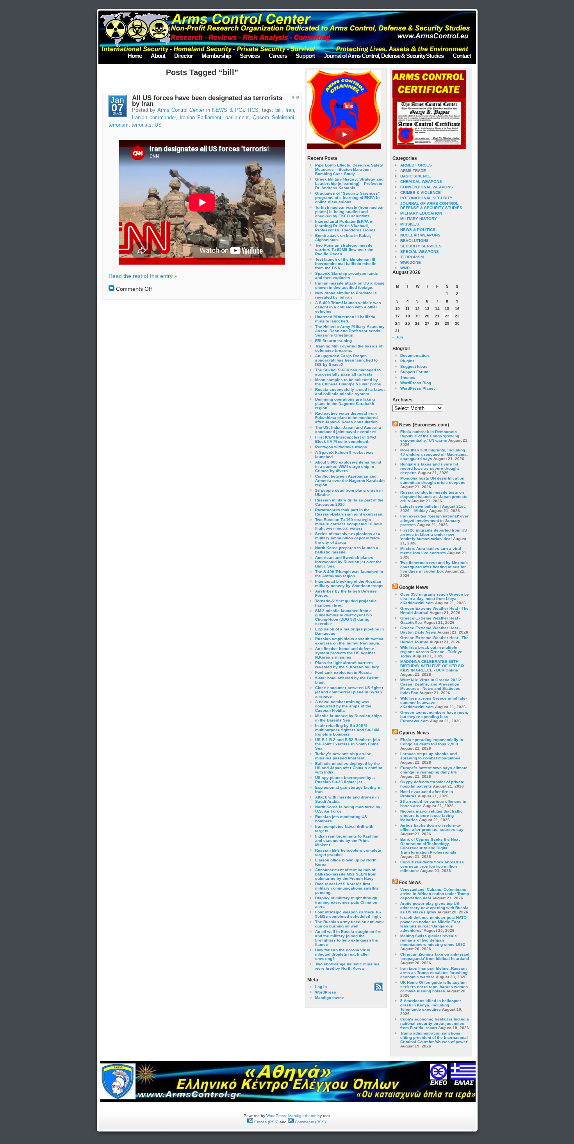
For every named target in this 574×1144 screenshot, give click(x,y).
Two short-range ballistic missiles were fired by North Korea (347, 966)
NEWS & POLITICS (235, 110)
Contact (462, 55)
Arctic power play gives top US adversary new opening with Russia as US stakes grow (434, 907)
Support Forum (414, 372)
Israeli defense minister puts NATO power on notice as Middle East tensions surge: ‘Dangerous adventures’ (433, 924)
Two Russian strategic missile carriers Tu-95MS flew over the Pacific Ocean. (344, 249)
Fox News (410, 882)
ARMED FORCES (416, 165)
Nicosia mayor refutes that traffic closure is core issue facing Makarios (431, 815)
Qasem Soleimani (273, 117)
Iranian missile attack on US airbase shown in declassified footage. (350, 285)
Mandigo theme (329, 997)
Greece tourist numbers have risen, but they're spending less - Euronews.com (434, 716)
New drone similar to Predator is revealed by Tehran (346, 295)
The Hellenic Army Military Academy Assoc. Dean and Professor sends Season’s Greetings (350, 330)
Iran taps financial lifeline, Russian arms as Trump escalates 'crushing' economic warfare (434, 972)
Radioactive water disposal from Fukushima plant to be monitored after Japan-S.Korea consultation (346, 417)
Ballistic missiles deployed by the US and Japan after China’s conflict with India (348, 767)
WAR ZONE (410, 262)
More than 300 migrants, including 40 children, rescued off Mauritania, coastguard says (434, 454)
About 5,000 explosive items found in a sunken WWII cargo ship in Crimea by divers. (348, 466)
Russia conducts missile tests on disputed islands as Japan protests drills (433, 496)
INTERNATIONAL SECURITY (426, 198)
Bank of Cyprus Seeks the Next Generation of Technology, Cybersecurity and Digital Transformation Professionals (430, 845)
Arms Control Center (180, 110)
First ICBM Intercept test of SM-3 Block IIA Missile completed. (345, 439)
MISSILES (409, 224)
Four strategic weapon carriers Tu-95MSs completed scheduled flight (348, 914)
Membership (216, 55)
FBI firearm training (333, 340)
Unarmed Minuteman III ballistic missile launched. (345, 319)
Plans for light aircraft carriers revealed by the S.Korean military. (347, 665)
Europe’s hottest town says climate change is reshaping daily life (433, 770)
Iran (289, 110)
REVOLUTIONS (414, 240)
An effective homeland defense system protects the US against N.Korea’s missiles (345, 652)
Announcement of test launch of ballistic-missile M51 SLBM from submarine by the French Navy (345, 874)
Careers (278, 55)
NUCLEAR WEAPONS (420, 235)
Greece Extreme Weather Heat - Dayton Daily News (430, 630)
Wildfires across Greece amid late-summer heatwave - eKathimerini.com (433, 702)
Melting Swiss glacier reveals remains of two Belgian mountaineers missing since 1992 (432, 940)
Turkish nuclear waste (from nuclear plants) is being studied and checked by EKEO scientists (349, 211)
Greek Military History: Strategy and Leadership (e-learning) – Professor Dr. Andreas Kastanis (349, 183)
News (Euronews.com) (424, 425)
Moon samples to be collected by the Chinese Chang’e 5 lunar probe (348, 382)
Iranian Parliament (200, 117)
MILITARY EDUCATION (421, 213)
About (158, 55)
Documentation (414, 355)
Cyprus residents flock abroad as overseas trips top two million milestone (432, 866)
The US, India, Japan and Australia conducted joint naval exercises (348, 429)
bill (278, 110)
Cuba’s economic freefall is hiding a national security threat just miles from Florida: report (434, 1023)
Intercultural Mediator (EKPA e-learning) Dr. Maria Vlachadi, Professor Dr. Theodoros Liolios (345, 225)
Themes (407, 377)
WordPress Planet (417, 388)
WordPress (325, 992)
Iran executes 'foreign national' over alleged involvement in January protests (434, 520)
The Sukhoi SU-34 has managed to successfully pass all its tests (348, 372)
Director (183, 55)
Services (249, 55)
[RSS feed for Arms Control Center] (378, 990)
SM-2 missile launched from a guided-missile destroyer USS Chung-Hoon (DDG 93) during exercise (343, 617)
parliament (237, 117)
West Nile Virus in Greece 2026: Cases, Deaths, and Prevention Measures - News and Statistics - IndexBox (431, 686)
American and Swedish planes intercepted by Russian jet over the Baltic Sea (348, 561)
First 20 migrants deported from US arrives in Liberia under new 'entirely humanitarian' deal (433, 534)
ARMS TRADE (413, 170)
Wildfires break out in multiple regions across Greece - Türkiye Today (431, 651)
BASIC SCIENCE (415, 176)
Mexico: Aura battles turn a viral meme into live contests (430, 550)
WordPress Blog (415, 383)
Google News (413, 587)
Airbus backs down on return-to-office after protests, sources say (431, 827)
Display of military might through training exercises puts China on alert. (346, 902)
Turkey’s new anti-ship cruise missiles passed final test (343, 756)
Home (135, 55)
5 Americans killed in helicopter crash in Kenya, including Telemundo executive (430, 1005)
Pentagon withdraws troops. (341, 447)
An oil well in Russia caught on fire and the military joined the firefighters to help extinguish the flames (348, 938)
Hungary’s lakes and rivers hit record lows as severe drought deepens (429, 468)
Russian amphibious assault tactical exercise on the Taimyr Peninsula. (350, 641)
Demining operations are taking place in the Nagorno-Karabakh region (345, 403)
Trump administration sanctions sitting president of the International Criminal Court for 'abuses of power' (434, 1037)
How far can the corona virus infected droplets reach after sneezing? (342, 954)
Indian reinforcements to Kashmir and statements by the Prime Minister (347, 840)
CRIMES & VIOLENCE (420, 192)
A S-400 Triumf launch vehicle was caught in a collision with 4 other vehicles (348, 307)
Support (305, 55)
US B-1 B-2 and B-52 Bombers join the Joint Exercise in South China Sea (347, 744)
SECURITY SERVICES (421, 246)
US (158, 125)
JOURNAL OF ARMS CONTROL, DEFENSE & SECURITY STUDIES (431, 205)
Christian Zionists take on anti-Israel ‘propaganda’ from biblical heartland (434, 956)
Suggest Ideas (414, 366)
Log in (321, 987)
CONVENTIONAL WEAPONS (426, 187)
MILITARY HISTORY (418, 219)
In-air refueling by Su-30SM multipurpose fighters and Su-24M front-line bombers (347, 729)
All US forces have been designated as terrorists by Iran (207, 100)
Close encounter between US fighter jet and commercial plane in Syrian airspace (349, 692)
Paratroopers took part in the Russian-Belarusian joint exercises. (349, 512)
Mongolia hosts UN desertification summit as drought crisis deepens (432, 480)
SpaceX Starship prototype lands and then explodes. (346, 275)
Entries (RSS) (265, 1122)
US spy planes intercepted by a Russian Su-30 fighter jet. (345, 779)
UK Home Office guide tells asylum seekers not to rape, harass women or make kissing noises (434, 986)
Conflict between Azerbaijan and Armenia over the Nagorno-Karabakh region (350, 480)
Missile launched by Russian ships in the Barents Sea (348, 718)
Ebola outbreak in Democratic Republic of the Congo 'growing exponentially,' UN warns (429, 436)
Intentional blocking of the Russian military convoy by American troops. (350, 583)
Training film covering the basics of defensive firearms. (348, 348)
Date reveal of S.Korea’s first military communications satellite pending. (347, 888)
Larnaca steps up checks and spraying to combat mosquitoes (430, 756)
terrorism (118, 125)
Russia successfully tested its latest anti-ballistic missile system (350, 391)
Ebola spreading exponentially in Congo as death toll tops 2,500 (431, 742)
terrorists (142, 125)
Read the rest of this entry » (143, 276)
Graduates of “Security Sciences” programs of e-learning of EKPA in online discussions (347, 197)
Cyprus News (414, 733)
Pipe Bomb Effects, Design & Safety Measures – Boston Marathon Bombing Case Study (349, 169)
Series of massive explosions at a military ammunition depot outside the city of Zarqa (347, 538)
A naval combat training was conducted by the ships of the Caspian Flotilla (343, 706)
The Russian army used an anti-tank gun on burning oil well (349, 924)
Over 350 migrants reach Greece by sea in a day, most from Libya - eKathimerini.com (434, 598)
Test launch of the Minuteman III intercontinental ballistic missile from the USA (345, 263)
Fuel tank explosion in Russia (343, 672)
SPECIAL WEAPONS (419, 251)
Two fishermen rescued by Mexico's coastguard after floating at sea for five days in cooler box (434, 566)
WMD (405, 268)
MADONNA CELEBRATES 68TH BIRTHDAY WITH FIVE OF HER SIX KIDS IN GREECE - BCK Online (432, 665)
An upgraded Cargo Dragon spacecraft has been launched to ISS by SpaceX (346, 360)
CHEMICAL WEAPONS (421, 181)
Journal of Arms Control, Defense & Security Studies (384, 55)
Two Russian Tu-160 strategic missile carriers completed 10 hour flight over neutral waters (348, 523)
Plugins (407, 361)
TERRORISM (412, 257)
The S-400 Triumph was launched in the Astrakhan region (349, 573)
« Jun (397, 337)
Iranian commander (154, 117)
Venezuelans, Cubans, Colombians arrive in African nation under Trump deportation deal (434, 893)
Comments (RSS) (310, 1122)
